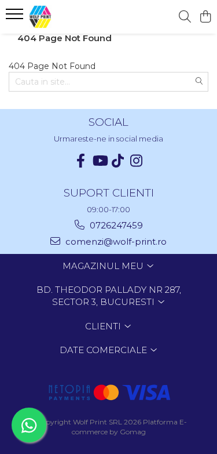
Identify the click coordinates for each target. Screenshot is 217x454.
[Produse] (16, 17)
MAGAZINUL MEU (104, 265)
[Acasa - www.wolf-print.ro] (74, 16)
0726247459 (115, 225)
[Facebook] (81, 161)
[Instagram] (137, 161)
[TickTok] (118, 161)
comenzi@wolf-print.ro (115, 241)
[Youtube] (99, 161)
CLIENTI (104, 326)
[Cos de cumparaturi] (205, 17)
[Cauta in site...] (185, 17)
